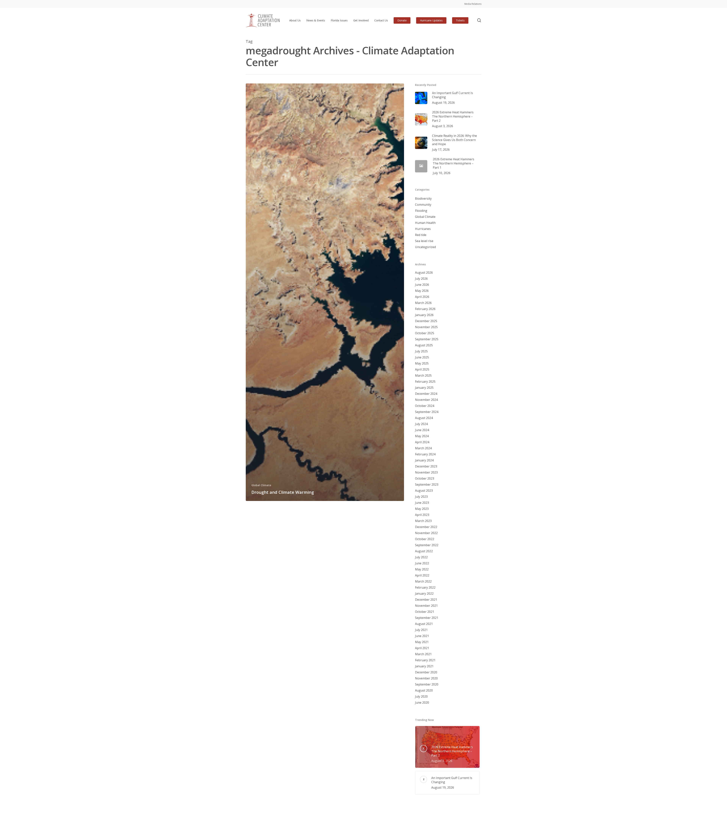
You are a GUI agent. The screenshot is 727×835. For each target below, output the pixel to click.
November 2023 (426, 472)
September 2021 (426, 618)
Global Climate (261, 485)
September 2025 (426, 339)
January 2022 (424, 593)
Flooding (421, 211)
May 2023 (422, 509)
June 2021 (422, 636)
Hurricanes (423, 229)
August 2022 (424, 551)
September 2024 (426, 412)
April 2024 (422, 442)
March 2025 (423, 375)
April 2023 (422, 515)
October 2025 (424, 333)
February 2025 (425, 381)
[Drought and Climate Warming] (325, 292)
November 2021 (426, 606)
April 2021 (422, 648)
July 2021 (421, 630)
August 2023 (424, 490)
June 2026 (422, 285)
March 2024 (423, 448)
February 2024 (425, 454)
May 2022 (422, 569)
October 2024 (424, 406)
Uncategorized (425, 247)
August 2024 (424, 418)
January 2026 (424, 315)
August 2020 (424, 690)
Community (423, 205)
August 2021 (424, 624)
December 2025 (426, 321)
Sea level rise (424, 241)
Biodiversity (423, 198)
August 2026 (424, 272)
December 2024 (426, 394)
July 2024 (421, 424)
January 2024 (424, 460)
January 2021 (424, 666)
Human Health (425, 223)
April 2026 (422, 297)
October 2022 (424, 539)
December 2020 (426, 672)
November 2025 (426, 327)
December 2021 (426, 599)
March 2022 (423, 581)
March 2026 (423, 303)
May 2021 (422, 642)
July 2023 (421, 497)
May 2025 (422, 363)
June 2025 (422, 357)
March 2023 (423, 521)
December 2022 (426, 527)
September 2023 (426, 484)
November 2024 (426, 400)
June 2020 (422, 702)
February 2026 (425, 309)
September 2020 (426, 684)
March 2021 (423, 654)
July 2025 (421, 351)
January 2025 (424, 388)
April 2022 (422, 575)
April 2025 (422, 369)
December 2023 (426, 466)
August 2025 (424, 345)
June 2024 (422, 430)
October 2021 (424, 612)
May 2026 (422, 291)
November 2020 (426, 678)
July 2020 (421, 696)
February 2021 (425, 660)
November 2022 (426, 533)
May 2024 (422, 436)
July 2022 (421, 557)
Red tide (420, 235)
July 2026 (421, 279)
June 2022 (422, 563)
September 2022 (426, 545)
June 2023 (422, 503)
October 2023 (424, 478)
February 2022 (425, 587)
